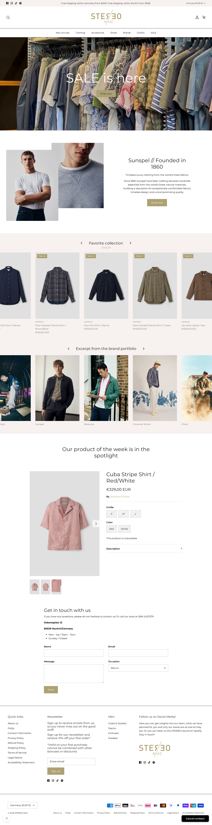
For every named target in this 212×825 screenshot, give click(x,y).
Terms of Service (17, 752)
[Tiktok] (16, 3)
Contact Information (19, 733)
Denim (112, 728)
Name (47, 646)
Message (49, 661)
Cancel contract (195, 818)
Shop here (157, 202)
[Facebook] (7, 3)
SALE (153, 32)
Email (111, 646)
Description (113, 548)
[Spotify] (20, 3)
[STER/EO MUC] (106, 17)
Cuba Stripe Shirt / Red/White (130, 477)
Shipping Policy (17, 747)
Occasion (114, 661)
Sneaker (113, 738)
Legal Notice (15, 757)
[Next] (96, 523)
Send (51, 689)
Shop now (106, 93)
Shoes (113, 32)
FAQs (11, 728)
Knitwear (113, 733)
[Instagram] (12, 3)
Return (115, 667)
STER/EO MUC (21, 813)
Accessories (97, 32)
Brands (127, 32)
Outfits (140, 32)
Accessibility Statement (21, 762)
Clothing (80, 32)
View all (106, 247)
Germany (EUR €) (194, 3)
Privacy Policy (16, 738)
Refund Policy (16, 742)
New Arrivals (63, 32)
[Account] (196, 17)
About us (13, 723)
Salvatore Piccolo (120, 496)
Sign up (55, 771)
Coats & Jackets (117, 723)
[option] (106, 83)
